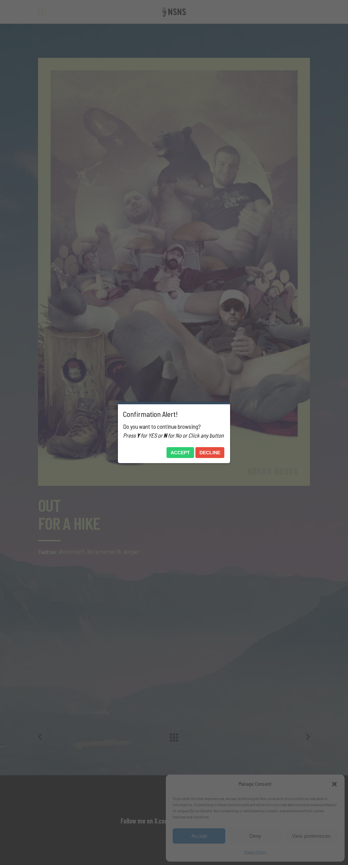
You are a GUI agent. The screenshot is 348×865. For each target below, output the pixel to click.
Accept (180, 452)
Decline (209, 452)
